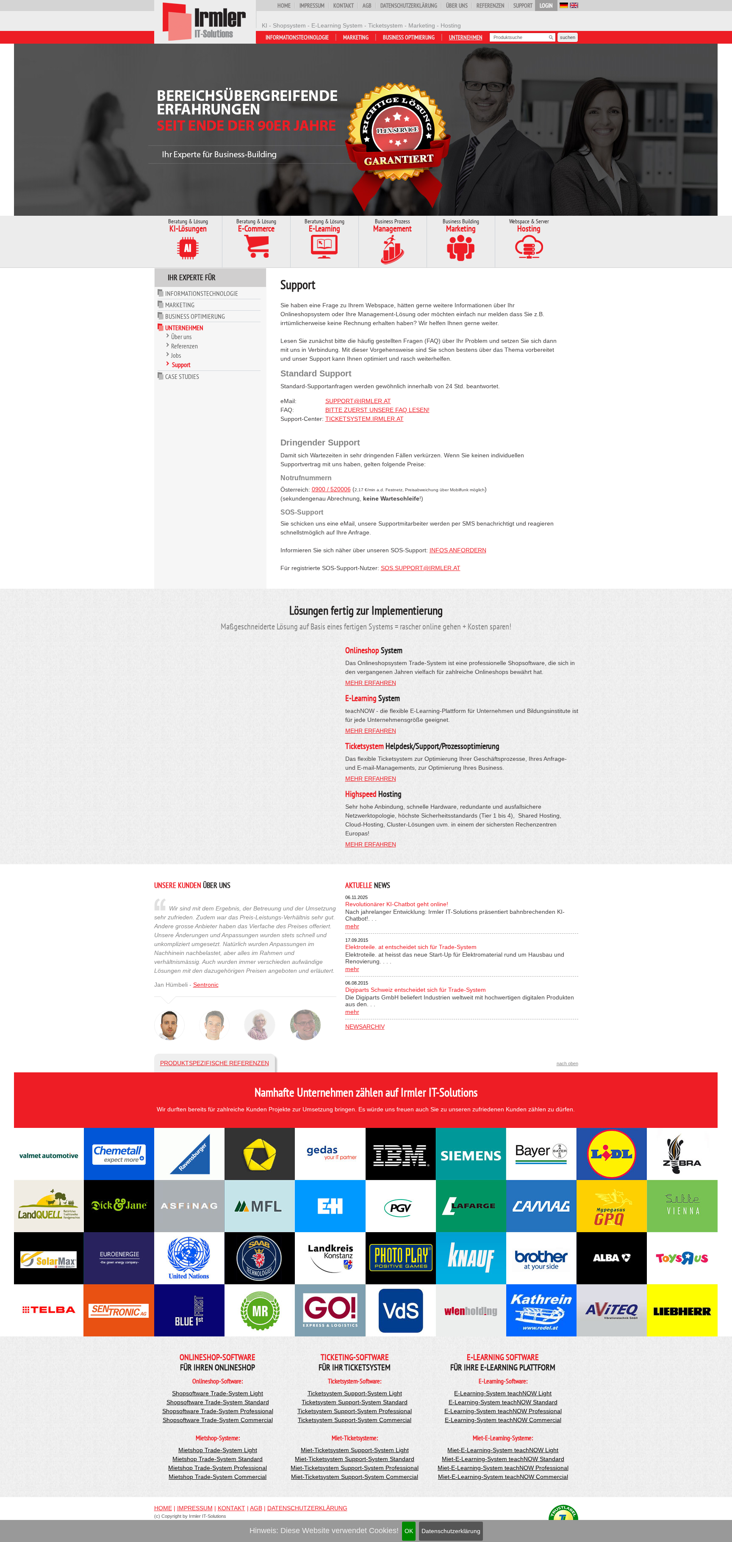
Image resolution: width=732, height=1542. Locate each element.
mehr (352, 926)
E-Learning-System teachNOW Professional (503, 1411)
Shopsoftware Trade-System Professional (217, 1411)
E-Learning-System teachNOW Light (503, 1393)
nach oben (567, 1063)
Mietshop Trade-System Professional (217, 1467)
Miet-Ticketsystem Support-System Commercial (354, 1476)
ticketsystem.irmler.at (364, 418)
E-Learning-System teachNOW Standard (503, 1402)
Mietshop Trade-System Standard (217, 1459)
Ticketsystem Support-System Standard (355, 1402)
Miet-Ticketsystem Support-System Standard (354, 1459)
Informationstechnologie (297, 37)
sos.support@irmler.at (420, 568)
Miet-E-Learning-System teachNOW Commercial (503, 1476)
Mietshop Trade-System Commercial (217, 1476)
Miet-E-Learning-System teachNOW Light (502, 1450)
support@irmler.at (358, 401)
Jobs (176, 355)
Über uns (457, 5)
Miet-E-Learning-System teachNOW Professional (503, 1467)
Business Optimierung (409, 37)
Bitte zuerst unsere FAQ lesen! (377, 409)
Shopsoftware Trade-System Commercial (218, 1420)
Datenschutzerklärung (450, 1531)
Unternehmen (465, 37)
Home (284, 5)
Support (522, 5)
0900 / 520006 (331, 489)
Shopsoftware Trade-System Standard (217, 1402)
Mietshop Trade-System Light (217, 1450)
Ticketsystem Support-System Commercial (354, 1420)
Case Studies (182, 376)
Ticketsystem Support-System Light (355, 1393)
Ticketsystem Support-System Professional (354, 1411)
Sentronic (206, 984)
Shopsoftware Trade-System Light (217, 1393)
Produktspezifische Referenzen (214, 1063)
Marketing (356, 37)
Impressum (311, 5)
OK (409, 1531)
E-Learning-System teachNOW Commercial (503, 1420)
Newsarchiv (365, 1026)
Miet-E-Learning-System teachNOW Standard (503, 1459)
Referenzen (491, 5)
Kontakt (343, 5)
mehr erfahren (370, 682)
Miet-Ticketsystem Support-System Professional (355, 1467)
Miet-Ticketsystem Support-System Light (355, 1450)
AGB (367, 5)
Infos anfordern (458, 550)
